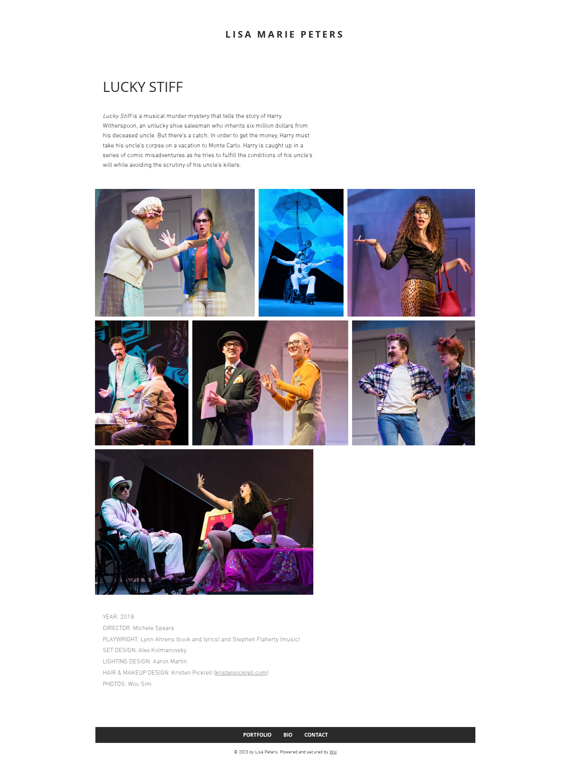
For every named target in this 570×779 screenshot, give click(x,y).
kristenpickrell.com (241, 673)
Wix (333, 752)
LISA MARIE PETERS (284, 34)
